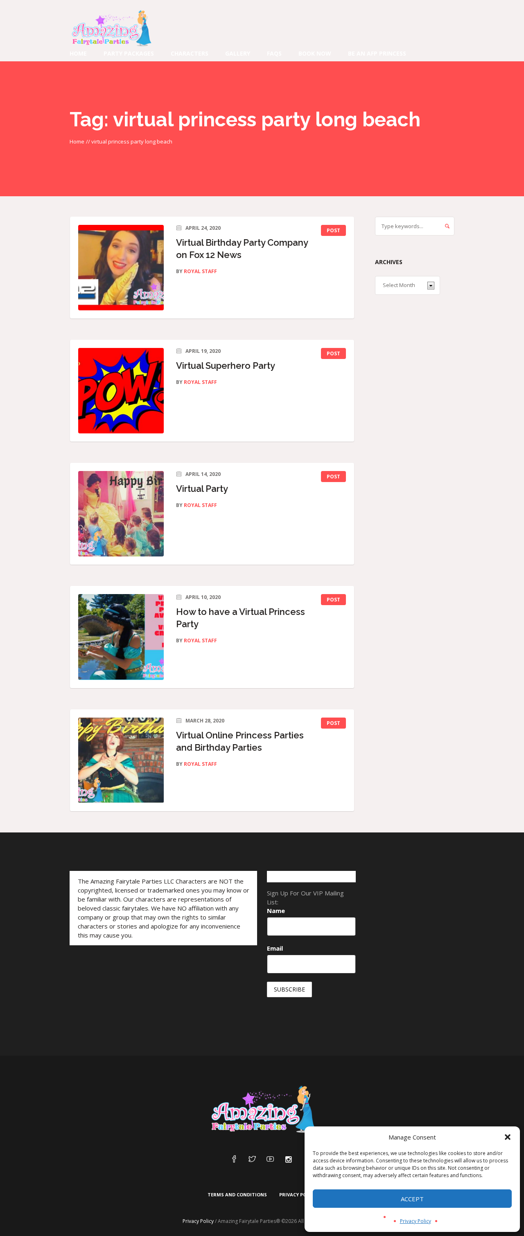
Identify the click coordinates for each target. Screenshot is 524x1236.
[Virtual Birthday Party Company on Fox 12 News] (121, 267)
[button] (508, 1137)
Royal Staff (200, 271)
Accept (412, 1199)
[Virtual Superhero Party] (121, 390)
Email (275, 948)
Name (276, 910)
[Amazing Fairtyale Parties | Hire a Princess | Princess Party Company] (262, 1109)
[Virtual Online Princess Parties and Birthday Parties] (121, 760)
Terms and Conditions (237, 1194)
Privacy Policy (415, 1221)
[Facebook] (234, 1159)
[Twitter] (252, 1159)
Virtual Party (202, 488)
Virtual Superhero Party (225, 365)
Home (77, 141)
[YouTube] (270, 1159)
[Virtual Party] (121, 513)
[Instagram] (288, 1159)
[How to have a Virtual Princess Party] (121, 637)
